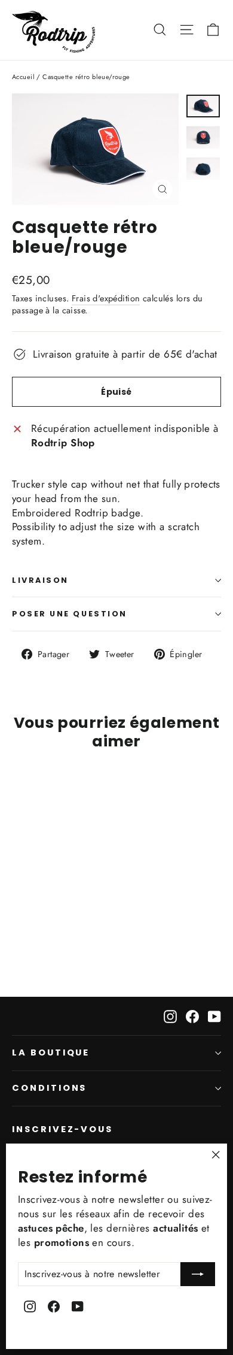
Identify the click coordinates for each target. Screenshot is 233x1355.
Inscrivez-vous (62, 1129)
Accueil (23, 76)
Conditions (49, 1088)
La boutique (51, 1052)
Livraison (40, 580)
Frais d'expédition (106, 298)
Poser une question (69, 614)
